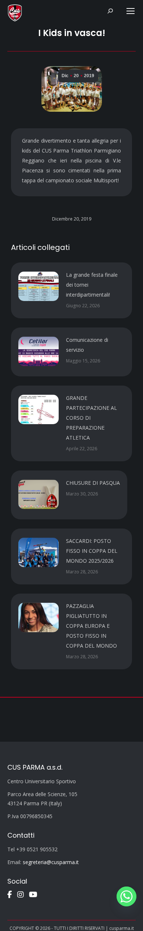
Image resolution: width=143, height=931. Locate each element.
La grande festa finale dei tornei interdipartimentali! (92, 284)
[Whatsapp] (126, 896)
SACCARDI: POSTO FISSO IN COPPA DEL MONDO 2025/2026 (91, 550)
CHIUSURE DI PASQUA (93, 482)
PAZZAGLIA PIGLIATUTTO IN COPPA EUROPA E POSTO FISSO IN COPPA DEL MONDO (91, 625)
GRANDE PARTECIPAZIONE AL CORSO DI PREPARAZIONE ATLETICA (91, 417)
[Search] (110, 11)
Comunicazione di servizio (87, 344)
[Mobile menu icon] (130, 11)
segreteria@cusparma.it (51, 862)
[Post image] (38, 286)
